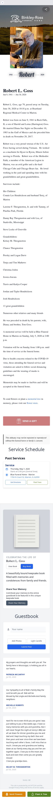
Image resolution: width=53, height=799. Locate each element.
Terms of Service (33, 787)
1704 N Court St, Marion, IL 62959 (24, 477)
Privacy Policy (19, 787)
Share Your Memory (16, 603)
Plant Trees (37, 482)
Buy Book (27, 566)
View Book (12, 566)
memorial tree (34, 398)
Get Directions (16, 482)
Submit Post (26, 647)
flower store (32, 402)
